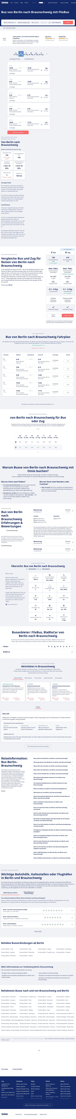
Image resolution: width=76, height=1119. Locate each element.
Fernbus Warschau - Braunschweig (48, 1020)
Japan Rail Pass (64, 1084)
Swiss (32, 1091)
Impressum (18, 1114)
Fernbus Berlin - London (44, 997)
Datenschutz (43, 1114)
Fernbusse (19, 1081)
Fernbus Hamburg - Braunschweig (29, 1017)
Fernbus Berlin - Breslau (8, 952)
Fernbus (16, 2)
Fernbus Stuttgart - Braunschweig (65, 1017)
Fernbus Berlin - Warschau (27, 952)
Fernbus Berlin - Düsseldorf (45, 1007)
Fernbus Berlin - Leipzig (44, 949)
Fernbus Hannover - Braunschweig (47, 1023)
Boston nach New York (8, 1092)
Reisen (62, 1081)
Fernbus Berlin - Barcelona (45, 1000)
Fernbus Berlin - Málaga (26, 1010)
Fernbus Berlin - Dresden (63, 952)
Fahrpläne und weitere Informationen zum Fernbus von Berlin (56, 975)
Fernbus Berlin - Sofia (44, 1010)
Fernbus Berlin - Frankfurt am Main (48, 952)
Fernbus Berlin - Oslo (25, 1007)
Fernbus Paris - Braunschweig (9, 1017)
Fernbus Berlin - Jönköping (63, 949)
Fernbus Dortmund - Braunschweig (29, 1023)
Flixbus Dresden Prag (22, 1089)
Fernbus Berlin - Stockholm (8, 1013)
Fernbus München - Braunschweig (47, 1013)
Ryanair (33, 1084)
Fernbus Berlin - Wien (26, 949)
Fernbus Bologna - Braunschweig (65, 1027)
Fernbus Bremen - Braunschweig (29, 1030)
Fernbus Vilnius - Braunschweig (47, 1030)
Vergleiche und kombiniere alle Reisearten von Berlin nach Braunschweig (18, 976)
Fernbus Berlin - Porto (7, 1007)
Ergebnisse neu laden (37, 348)
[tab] (14, 58)
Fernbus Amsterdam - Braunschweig (48, 1027)
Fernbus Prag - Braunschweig (9, 1023)
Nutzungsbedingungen (30, 1114)
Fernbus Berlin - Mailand (63, 1003)
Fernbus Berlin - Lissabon (8, 1000)
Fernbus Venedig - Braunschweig (10, 1027)
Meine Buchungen (52, 2)
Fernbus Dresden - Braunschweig (29, 1027)
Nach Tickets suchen (7, 158)
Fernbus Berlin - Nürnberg (27, 1013)
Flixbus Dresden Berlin (22, 1091)
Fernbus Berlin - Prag (7, 949)
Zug (12, 2)
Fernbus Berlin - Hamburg (8, 1003)
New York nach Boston (8, 1095)
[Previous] (15, 436)
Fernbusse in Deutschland (20, 1038)
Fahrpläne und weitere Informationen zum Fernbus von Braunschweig (54, 978)
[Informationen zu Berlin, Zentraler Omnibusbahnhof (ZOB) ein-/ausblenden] (72, 910)
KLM (32, 1093)
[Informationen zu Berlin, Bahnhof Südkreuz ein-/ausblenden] (72, 917)
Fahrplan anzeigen (7, 177)
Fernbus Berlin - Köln (25, 1003)
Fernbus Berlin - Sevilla (62, 1010)
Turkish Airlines (35, 1086)
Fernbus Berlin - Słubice (26, 955)
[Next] (47, 53)
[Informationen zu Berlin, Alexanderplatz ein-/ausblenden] (72, 924)
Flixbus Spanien (20, 1086)
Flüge (21, 2)
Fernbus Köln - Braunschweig (46, 1017)
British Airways (35, 1089)
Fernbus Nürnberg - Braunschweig (66, 1020)
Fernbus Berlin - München (8, 955)
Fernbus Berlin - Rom (62, 1000)
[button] (35, 22)
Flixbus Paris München (22, 1093)
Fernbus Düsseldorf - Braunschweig (30, 1020)
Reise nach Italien (65, 1093)
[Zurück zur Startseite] (6, 2)
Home (3, 1038)
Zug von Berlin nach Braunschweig (48, 973)
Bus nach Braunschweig (36, 1038)
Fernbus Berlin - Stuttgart (45, 1003)
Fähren (26, 2)
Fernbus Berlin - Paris (26, 1000)
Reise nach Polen (65, 1091)
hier (53, 404)
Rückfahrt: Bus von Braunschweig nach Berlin (14, 973)
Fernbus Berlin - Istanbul (63, 1007)
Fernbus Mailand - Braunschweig (10, 1020)
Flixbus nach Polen (21, 1084)
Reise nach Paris (65, 1089)
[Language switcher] (42, 3)
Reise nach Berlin (65, 1086)
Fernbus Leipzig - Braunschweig (10, 1030)
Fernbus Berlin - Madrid (63, 997)
